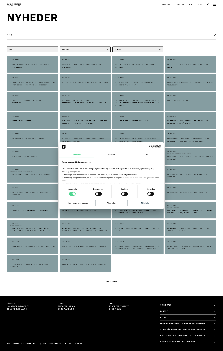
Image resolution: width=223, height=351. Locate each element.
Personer (166, 4)
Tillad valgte (111, 203)
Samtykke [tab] (76, 154)
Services (176, 4)
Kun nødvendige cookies (78, 203)
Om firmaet (165, 305)
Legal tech (187, 4)
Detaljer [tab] (111, 154)
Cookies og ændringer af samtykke (177, 342)
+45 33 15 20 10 (75, 344)
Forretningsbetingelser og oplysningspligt (182, 323)
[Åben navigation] (214, 4)
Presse (163, 317)
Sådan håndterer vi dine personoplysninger (182, 329)
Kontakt (164, 311)
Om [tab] (146, 154)
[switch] (98, 194)
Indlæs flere (111, 281)
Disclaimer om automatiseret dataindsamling (183, 336)
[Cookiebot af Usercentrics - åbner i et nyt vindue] (151, 146)
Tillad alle (145, 203)
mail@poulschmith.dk (52, 344)
